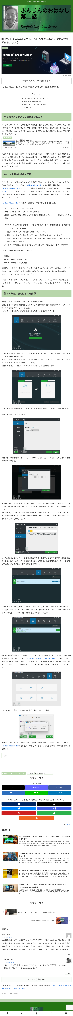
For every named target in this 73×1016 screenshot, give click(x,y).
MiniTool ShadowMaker (34, 185)
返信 (68, 954)
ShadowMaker (39, 773)
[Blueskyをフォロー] (19, 808)
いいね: (29, 107)
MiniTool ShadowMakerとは (33, 101)
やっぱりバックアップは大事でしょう (37, 98)
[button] (67, 543)
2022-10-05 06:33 (8, 962)
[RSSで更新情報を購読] (36, 818)
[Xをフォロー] (54, 804)
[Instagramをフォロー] (54, 808)
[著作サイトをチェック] (19, 804)
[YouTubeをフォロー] (19, 813)
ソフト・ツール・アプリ (18, 773)
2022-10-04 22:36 (7, 937)
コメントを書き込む (36, 979)
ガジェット (6, 773)
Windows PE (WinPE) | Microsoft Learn (41, 658)
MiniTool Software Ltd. (11, 188)
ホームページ (7, 191)
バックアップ (49, 773)
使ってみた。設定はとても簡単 (35, 104)
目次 (33, 94)
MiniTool (31, 773)
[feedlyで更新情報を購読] (54, 813)
